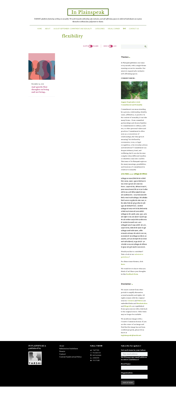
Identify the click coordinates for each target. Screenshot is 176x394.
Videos (140, 301)
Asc (115, 46)
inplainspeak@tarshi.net (131, 335)
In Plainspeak (88, 12)
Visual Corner (114, 29)
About (47, 29)
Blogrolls (128, 306)
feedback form (132, 274)
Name (95, 46)
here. (123, 264)
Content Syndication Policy (70, 357)
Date (85, 46)
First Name (125, 364)
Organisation (127, 373)
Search (145, 46)
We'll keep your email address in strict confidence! (134, 358)
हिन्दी (124, 29)
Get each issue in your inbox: (133, 350)
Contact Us (134, 29)
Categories (99, 29)
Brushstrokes (142, 303)
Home (39, 29)
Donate (62, 351)
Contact (62, 354)
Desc (106, 46)
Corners (131, 301)
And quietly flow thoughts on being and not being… (40, 89)
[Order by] (91, 46)
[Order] (111, 46)
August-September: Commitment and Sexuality (73, 29)
